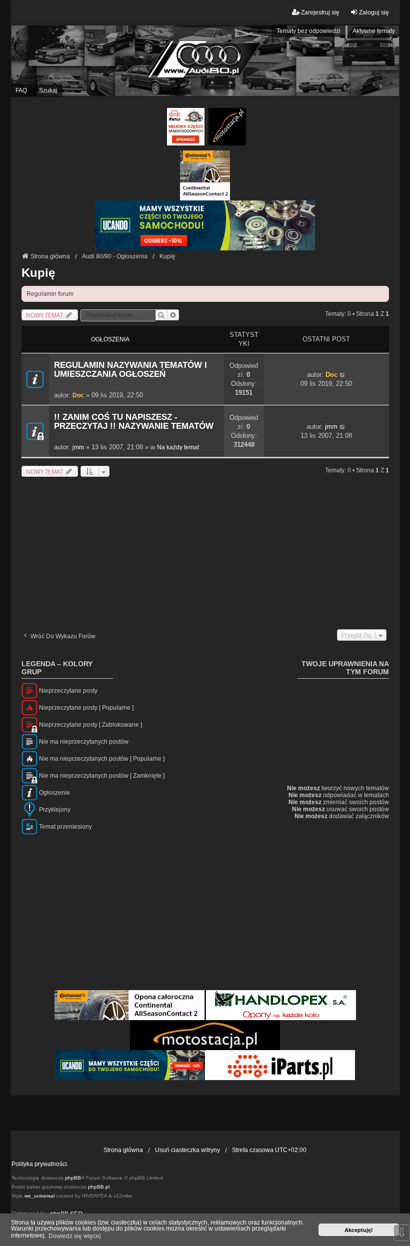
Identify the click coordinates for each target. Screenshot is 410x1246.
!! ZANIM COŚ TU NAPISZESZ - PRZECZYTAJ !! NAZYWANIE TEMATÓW (134, 421)
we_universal (39, 1196)
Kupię (38, 272)
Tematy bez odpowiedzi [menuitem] (308, 30)
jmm (78, 447)
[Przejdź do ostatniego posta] (343, 374)
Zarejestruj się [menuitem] (320, 12)
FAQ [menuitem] (21, 90)
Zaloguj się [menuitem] (374, 12)
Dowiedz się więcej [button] (74, 1236)
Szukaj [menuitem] (48, 90)
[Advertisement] (205, 552)
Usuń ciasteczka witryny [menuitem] (187, 1150)
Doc (78, 395)
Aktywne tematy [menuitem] (373, 30)
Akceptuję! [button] (358, 1230)
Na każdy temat (178, 447)
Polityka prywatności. (40, 1164)
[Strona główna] (205, 60)
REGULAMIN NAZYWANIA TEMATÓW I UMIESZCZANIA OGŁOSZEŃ (130, 369)
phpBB (73, 1178)
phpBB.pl (99, 1187)
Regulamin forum (50, 293)
